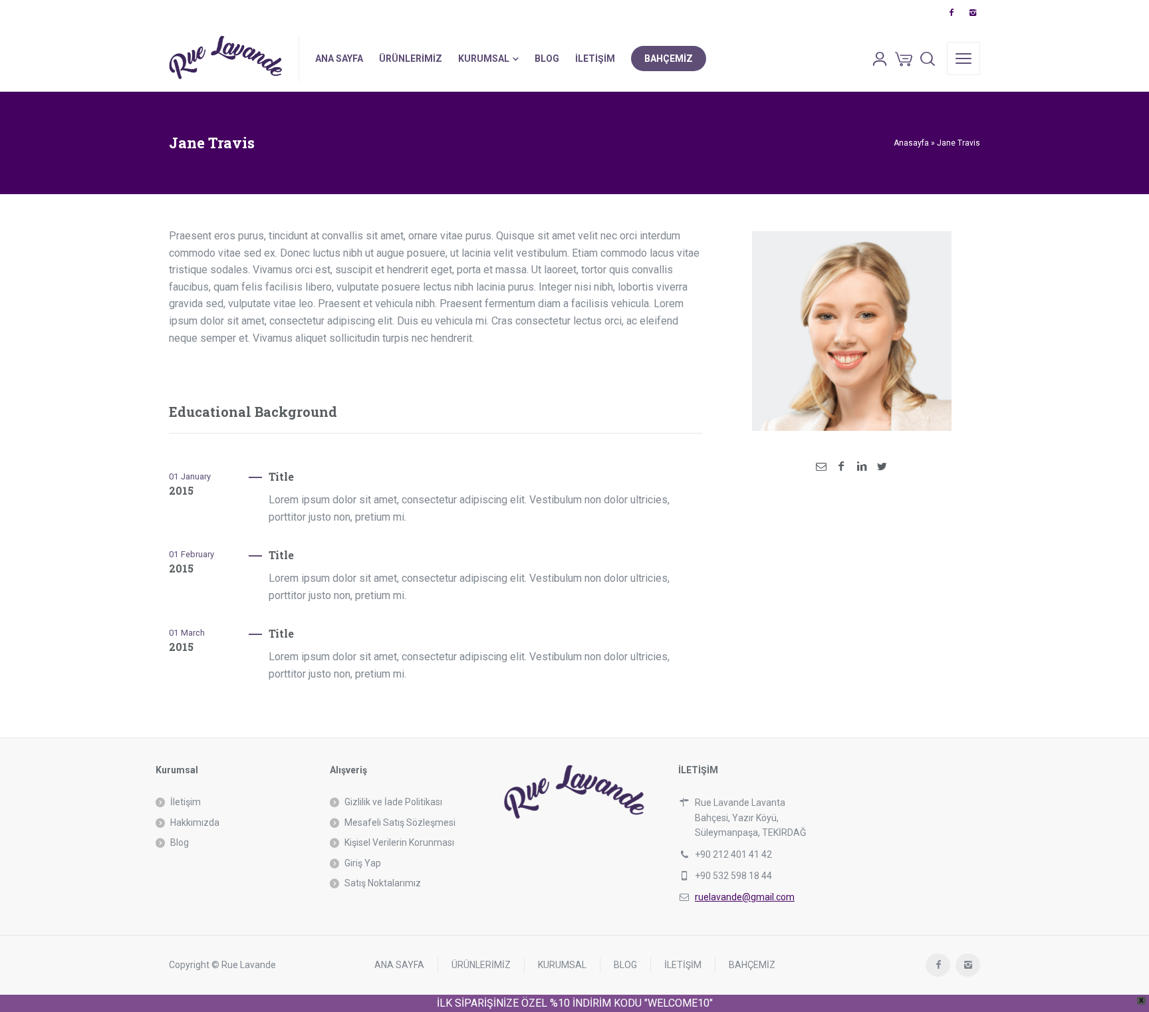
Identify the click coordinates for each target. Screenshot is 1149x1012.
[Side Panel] (963, 58)
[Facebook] (951, 13)
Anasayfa (911, 143)
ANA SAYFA (399, 964)
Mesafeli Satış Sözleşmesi (399, 822)
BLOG (625, 964)
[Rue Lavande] (226, 58)
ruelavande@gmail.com (745, 897)
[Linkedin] (861, 466)
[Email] (821, 466)
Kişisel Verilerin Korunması (399, 842)
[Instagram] (972, 13)
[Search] (927, 58)
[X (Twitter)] (881, 466)
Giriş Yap (362, 863)
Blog (179, 842)
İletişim (185, 802)
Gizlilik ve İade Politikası (393, 802)
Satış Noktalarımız (382, 883)
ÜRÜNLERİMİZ (481, 964)
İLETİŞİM (683, 964)
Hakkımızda (194, 822)
